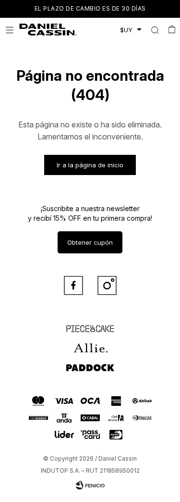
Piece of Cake (90, 324)
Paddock (90, 363)
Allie (90, 344)
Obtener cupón (90, 242)
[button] (154, 30)
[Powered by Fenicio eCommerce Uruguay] (90, 485)
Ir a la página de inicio (90, 165)
